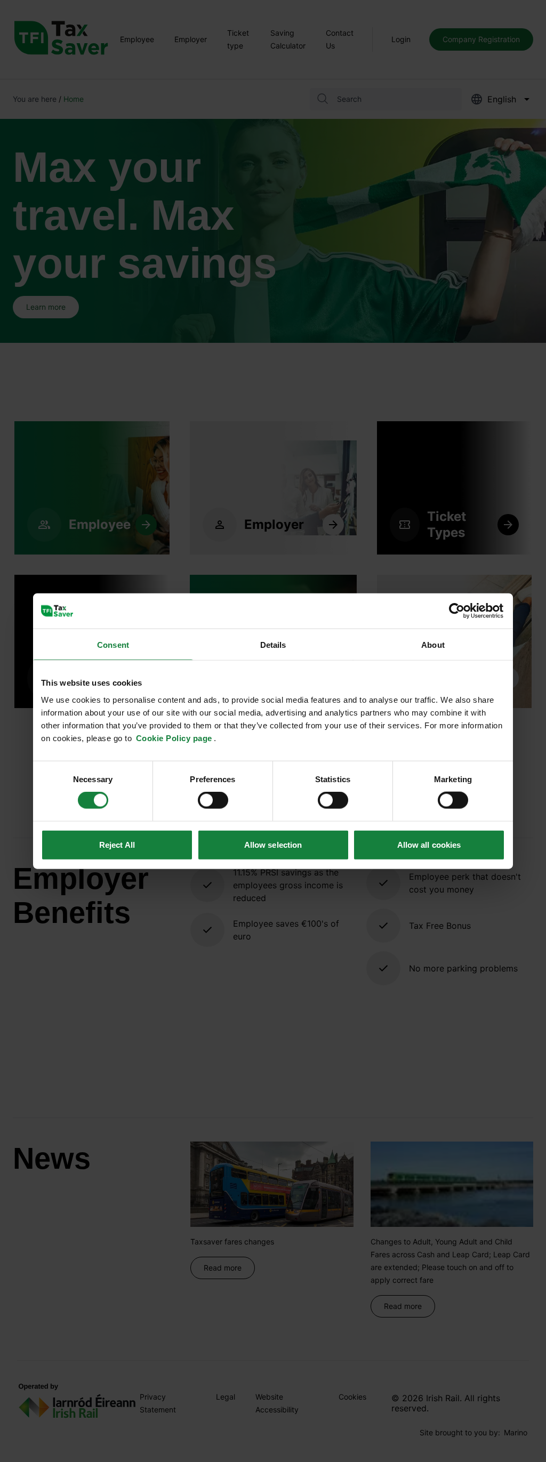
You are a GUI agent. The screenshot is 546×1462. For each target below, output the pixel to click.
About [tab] (433, 644)
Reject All (117, 844)
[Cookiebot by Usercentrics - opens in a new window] (458, 611)
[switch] (213, 800)
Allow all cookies (429, 844)
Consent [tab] (113, 644)
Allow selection (273, 844)
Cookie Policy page (174, 737)
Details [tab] (273, 644)
